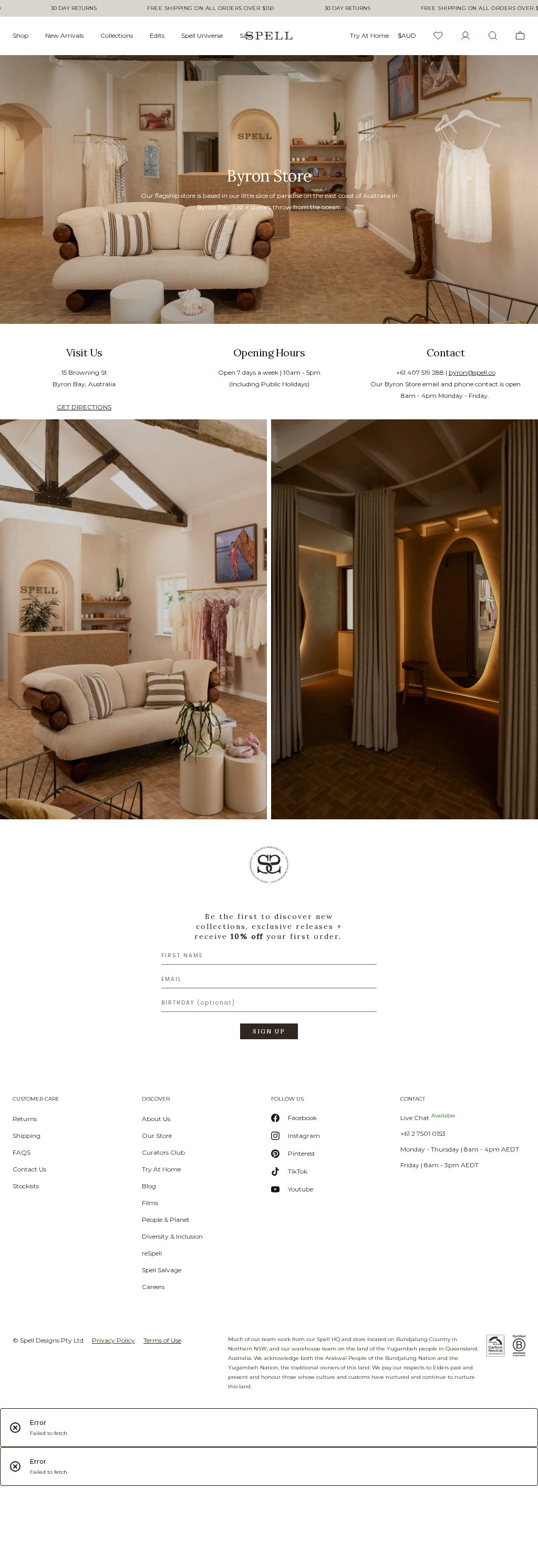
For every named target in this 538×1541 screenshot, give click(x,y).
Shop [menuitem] (20, 35)
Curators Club (163, 1152)
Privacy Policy (113, 1340)
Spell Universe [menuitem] (202, 35)
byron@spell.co (472, 372)
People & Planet (166, 1219)
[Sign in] (465, 35)
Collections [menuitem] (116, 35)
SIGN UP (269, 1031)
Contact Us (29, 1169)
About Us (156, 1119)
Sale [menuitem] (246, 35)
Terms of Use (162, 1340)
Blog (149, 1186)
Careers (153, 1287)
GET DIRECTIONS (84, 407)
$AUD (407, 35)
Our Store (157, 1135)
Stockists (26, 1186)
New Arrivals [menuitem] (64, 35)
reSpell (152, 1253)
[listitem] (269, 189)
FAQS (21, 1152)
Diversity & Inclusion (172, 1236)
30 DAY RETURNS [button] (74, 8)
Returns (25, 1119)
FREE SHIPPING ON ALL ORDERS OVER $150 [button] (210, 8)
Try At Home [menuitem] (369, 35)
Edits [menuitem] (157, 35)
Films (150, 1203)
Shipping (26, 1135)
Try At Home (161, 1169)
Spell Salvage (161, 1270)
